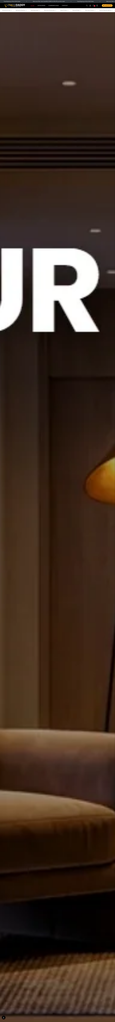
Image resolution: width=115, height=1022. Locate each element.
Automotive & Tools (6, 10)
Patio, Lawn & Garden (89, 10)
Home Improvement (35, 10)
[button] (87, 5)
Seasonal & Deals (76, 10)
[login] (90, 5)
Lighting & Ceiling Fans (20, 10)
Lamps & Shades (63, 10)
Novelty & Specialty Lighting (105, 10)
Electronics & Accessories (49, 10)
